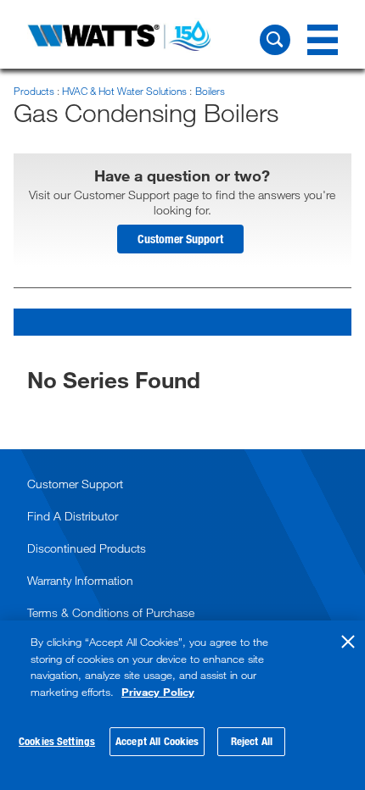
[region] (182, 705)
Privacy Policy (157, 691)
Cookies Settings (57, 741)
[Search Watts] (275, 40)
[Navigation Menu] (322, 40)
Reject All (251, 741)
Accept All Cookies (157, 741)
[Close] (348, 641)
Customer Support (180, 238)
